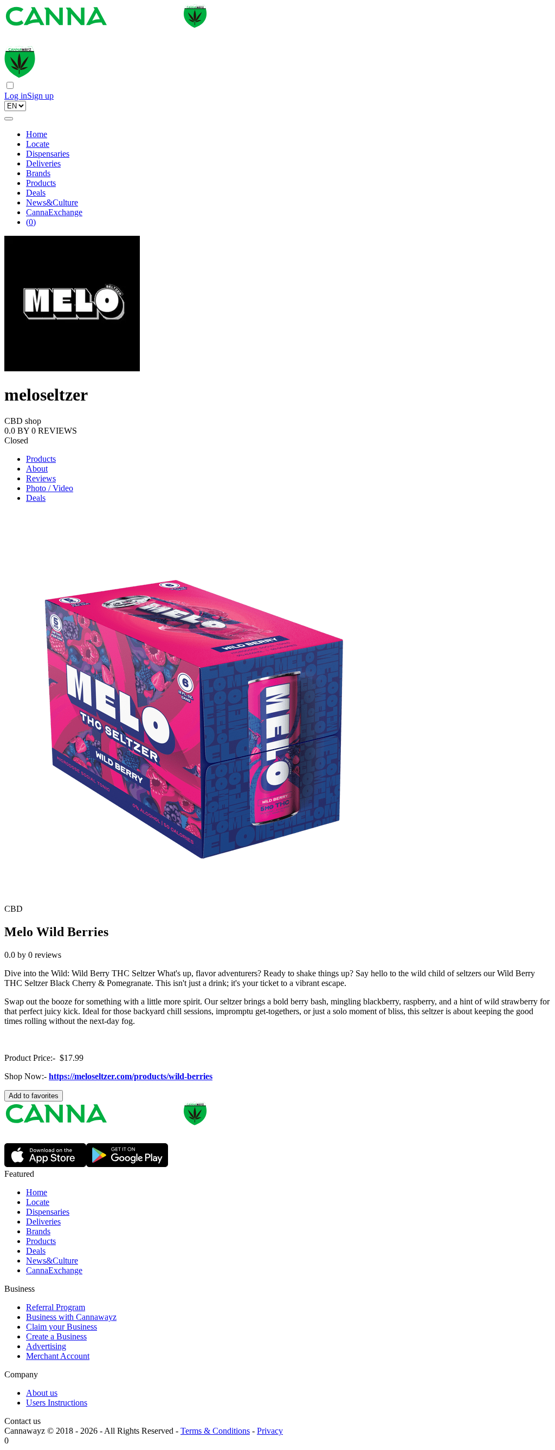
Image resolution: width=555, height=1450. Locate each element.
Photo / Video (49, 488)
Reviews (41, 478)
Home (36, 134)
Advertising (46, 1346)
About (37, 468)
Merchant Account (57, 1356)
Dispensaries (47, 153)
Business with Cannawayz (71, 1317)
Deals (36, 192)
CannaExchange (54, 212)
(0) (31, 222)
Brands (38, 173)
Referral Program (55, 1307)
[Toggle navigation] (8, 118)
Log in (15, 95)
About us (41, 1392)
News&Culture (52, 202)
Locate (37, 144)
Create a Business (56, 1336)
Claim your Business (61, 1326)
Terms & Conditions (215, 1430)
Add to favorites (34, 1096)
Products (41, 183)
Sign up (40, 95)
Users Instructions (56, 1402)
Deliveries (43, 163)
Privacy (270, 1430)
